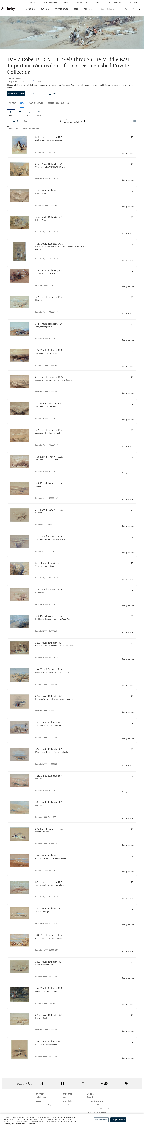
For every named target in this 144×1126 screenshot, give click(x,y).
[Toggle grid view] (129, 121)
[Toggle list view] (134, 121)
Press (63, 1097)
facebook (62, 1083)
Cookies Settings (101, 1120)
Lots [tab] (22, 103)
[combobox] (114, 9)
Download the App (43, 1105)
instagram (82, 1083)
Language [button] (133, 2)
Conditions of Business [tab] (58, 103)
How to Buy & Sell (115, 2)
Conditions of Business (96, 1105)
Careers (64, 1109)
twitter (42, 1083)
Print (55, 94)
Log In (33, 2)
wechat (126, 1083)
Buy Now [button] (45, 9)
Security (90, 1097)
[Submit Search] (126, 9)
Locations (40, 1101)
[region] (72, 1120)
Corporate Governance (70, 1105)
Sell (76, 9)
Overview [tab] (11, 103)
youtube (104, 1083)
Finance (88, 9)
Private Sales (61, 9)
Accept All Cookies (118, 1120)
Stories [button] (97, 2)
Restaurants (82, 2)
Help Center (41, 1097)
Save (35, 94)
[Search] (59, 121)
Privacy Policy (67, 1101)
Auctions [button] (30, 9)
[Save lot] (132, 137)
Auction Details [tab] (36, 103)
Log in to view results (16, 94)
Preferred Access (50, 2)
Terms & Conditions (95, 1101)
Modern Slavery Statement (98, 1109)
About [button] (66, 2)
